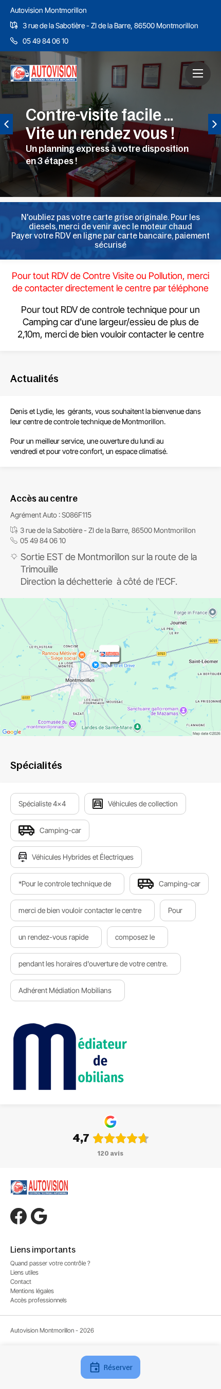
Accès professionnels (38, 1300)
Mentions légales (32, 1291)
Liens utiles (24, 1272)
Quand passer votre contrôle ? (50, 1263)
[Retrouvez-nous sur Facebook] (18, 1216)
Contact (20, 1281)
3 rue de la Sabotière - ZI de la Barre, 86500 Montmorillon (110, 25)
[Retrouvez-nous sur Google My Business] (39, 1216)
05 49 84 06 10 (45, 40)
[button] (198, 73)
